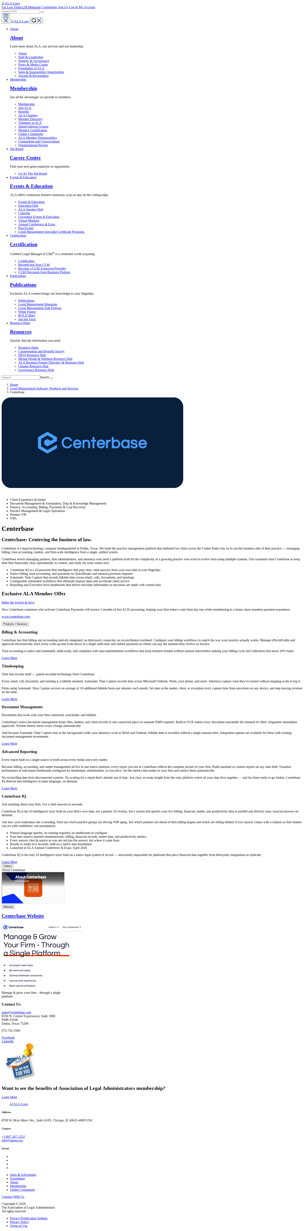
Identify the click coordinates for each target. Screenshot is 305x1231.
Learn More (9, 658)
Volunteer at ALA (30, 123)
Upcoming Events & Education (38, 217)
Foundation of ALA (31, 68)
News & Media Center (33, 64)
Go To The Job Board (32, 173)
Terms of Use (19, 1225)
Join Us (63, 7)
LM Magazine (32, 7)
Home (14, 384)
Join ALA (24, 108)
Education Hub (28, 205)
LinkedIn (8, 1041)
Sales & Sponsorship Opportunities (41, 72)
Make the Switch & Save (18, 602)
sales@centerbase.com (16, 1012)
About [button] (14, 29)
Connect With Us (13, 1196)
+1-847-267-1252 (13, 1136)
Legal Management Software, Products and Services (44, 388)
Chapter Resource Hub (33, 366)
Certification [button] (18, 235)
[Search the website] (42, 12)
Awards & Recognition (33, 75)
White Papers (27, 311)
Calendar (24, 213)
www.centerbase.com (16, 616)
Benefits (23, 111)
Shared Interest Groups (33, 126)
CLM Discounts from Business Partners (44, 272)
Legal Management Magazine (37, 304)
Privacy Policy (19, 1222)
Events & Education (31, 202)
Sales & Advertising (23, 1175)
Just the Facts (27, 319)
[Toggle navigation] (6, 18)
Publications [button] (18, 276)
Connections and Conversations (39, 141)
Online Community (31, 134)
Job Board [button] (16, 149)
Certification (26, 261)
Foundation (17, 1178)
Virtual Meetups (28, 220)
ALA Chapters (28, 115)
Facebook (8, 1037)
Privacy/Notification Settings (29, 1218)
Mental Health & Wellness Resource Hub (45, 359)
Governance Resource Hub (36, 370)
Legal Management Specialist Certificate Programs (51, 232)
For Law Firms (12, 7)
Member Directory (30, 119)
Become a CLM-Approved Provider (42, 268)
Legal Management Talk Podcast (39, 308)
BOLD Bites (26, 315)
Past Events (25, 228)
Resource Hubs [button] (20, 323)
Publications (26, 300)
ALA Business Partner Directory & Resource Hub (51, 362)
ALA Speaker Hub (30, 209)
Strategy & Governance (33, 61)
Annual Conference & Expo (36, 224)
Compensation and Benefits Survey (41, 351)
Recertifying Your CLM (34, 264)
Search (44, 377)
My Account (87, 7)
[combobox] (21, 11)
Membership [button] (18, 79)
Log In (74, 7)
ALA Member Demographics (37, 137)
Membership (26, 104)
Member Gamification (32, 130)
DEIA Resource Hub (32, 355)
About (22, 53)
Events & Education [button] (23, 177)
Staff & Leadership (30, 57)
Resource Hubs (28, 347)
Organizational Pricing (33, 145)
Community (50, 7)
